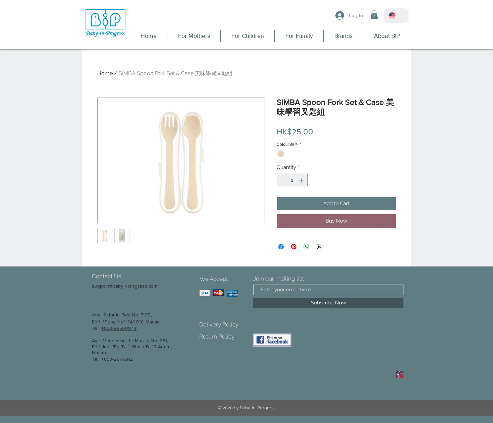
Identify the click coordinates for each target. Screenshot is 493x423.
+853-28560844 (118, 328)
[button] (374, 14)
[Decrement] (282, 180)
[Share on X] (319, 247)
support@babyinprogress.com (125, 286)
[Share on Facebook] (281, 247)
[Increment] (302, 180)
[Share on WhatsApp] (307, 247)
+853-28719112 (117, 359)
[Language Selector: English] (396, 15)
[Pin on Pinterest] (294, 247)
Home (105, 73)
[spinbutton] (292, 180)
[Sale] (399, 374)
